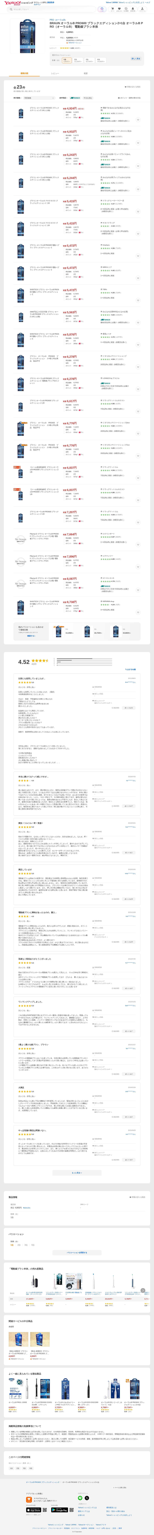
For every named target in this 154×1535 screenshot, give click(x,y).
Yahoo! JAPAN (112, 2)
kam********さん (130, 1005)
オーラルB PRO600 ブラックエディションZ (42, 1482)
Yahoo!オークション (86, 1525)
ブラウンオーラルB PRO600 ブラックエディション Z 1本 (44, 402)
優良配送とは (111, 1507)
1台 (11, 1468)
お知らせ (81, 1515)
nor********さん (131, 1134)
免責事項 (84, 1528)
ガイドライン (75, 1528)
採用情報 (91, 1528)
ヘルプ (147, 2)
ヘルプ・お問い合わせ (103, 1528)
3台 (24, 1468)
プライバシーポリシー (39, 1528)
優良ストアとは (84, 1511)
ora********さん (131, 916)
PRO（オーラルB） (58, 20)
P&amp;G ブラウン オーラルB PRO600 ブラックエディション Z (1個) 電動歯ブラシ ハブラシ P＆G (44, 536)
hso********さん (130, 827)
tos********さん (131, 1048)
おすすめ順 (131, 669)
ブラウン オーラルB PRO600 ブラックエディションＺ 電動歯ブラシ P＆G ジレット (44, 380)
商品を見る (26, 1208)
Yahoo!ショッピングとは (87, 1507)
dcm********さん (130, 682)
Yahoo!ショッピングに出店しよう (131, 2)
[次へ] (143, 1290)
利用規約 (67, 1528)
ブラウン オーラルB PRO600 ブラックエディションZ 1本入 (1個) (44, 109)
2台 (18, 1468)
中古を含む (88, 98)
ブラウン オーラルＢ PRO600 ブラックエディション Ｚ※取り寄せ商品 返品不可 (44, 358)
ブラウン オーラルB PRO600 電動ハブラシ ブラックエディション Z (44, 246)
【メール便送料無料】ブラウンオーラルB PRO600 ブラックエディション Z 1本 (44, 469)
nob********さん (130, 1091)
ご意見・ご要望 (117, 1528)
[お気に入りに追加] (138, 119)
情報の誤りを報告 (138, 1197)
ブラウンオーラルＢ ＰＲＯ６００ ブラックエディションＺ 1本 (44, 202)
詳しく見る (136, 59)
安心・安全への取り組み (115, 1511)
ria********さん (131, 780)
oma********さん (130, 873)
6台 (31, 1468)
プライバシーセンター (55, 1528)
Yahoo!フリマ (101, 1525)
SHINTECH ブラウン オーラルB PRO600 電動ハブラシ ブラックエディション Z (44, 292)
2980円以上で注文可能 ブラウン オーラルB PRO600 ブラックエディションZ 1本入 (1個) (44, 314)
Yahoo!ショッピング (55, 1525)
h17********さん (130, 963)
